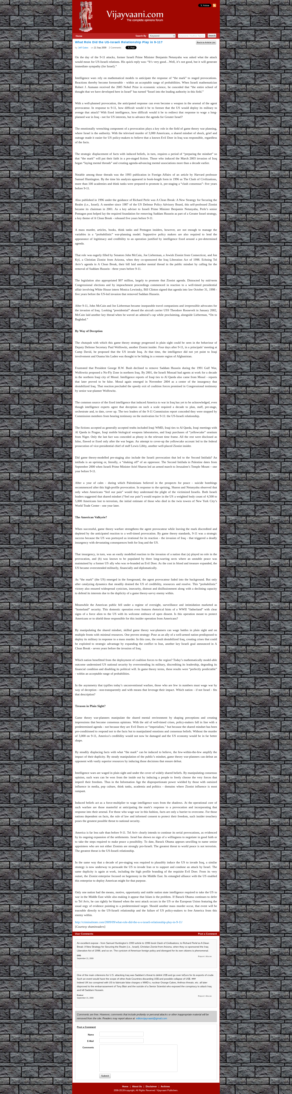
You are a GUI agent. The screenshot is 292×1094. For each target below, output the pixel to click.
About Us (137, 1086)
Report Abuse (205, 956)
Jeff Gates (83, 47)
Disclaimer (151, 1086)
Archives (165, 1086)
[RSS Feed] (214, 6)
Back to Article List (206, 42)
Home (79, 36)
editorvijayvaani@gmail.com (151, 1018)
